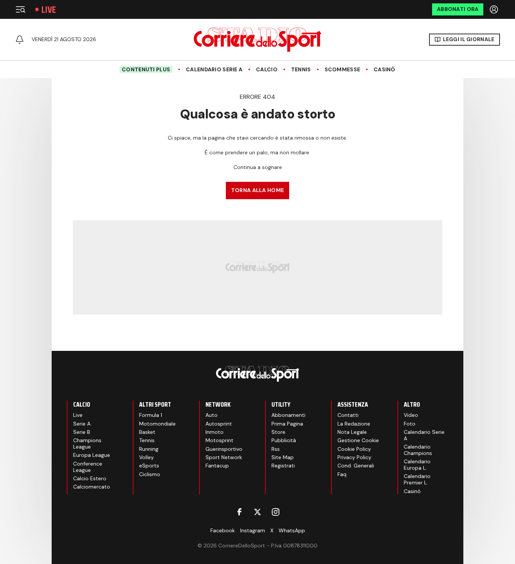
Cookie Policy (354, 449)
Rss (275, 449)
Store (278, 432)
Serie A (81, 423)
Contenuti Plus (146, 69)
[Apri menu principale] (20, 9)
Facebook (222, 530)
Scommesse (342, 69)
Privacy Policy (354, 457)
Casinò (384, 69)
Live (48, 9)
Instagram (252, 530)
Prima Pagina (287, 423)
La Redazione (353, 423)
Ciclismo (149, 474)
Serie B (81, 432)
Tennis (301, 69)
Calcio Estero (89, 478)
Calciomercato (91, 486)
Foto (409, 423)
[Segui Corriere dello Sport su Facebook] (239, 511)
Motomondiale (157, 423)
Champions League (87, 443)
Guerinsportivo (223, 449)
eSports (149, 465)
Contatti (348, 415)
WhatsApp (292, 530)
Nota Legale (352, 432)
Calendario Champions (418, 449)
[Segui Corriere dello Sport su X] (257, 511)
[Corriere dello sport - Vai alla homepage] (257, 40)
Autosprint (218, 423)
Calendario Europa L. (417, 464)
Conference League (87, 466)
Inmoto (214, 432)
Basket (147, 432)
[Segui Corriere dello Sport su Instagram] (275, 511)
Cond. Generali (355, 465)
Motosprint (219, 440)
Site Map (282, 457)
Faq (341, 474)
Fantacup (217, 465)
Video (411, 415)
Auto (211, 415)
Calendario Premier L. (417, 479)
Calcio (266, 69)
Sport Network (223, 457)
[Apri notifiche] (19, 39)
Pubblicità (283, 440)
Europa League (91, 455)
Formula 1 (150, 415)
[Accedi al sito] (494, 9)
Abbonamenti (288, 415)
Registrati (283, 465)
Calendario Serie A (214, 69)
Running (148, 449)
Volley (146, 457)
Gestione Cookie (358, 440)
